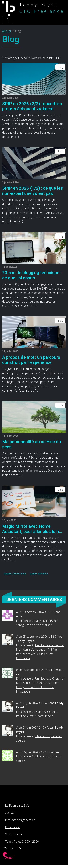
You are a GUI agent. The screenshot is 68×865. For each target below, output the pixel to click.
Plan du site (12, 827)
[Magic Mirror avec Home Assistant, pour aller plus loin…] (34, 501)
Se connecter (13, 834)
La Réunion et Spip (17, 805)
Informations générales (20, 820)
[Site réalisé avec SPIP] (7, 855)
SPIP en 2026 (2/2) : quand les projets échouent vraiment (32, 106)
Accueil (6, 31)
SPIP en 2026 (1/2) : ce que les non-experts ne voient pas (32, 191)
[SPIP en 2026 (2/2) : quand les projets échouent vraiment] (34, 78)
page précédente (15, 573)
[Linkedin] (19, 848)
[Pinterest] (12, 848)
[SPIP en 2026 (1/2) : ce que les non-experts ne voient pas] (34, 163)
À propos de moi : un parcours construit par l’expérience (31, 360)
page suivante (39, 573)
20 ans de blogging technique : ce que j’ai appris (31, 275)
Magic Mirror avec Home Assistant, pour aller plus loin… (32, 529)
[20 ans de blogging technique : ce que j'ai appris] (34, 248)
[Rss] (5, 848)
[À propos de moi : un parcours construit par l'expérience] (34, 332)
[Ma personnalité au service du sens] (34, 417)
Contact (10, 813)
